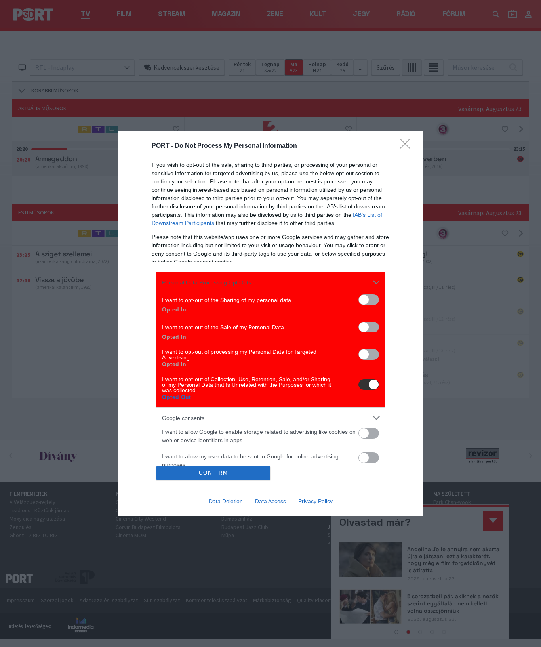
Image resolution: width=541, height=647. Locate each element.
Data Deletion (226, 501)
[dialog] (270, 323)
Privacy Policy (315, 501)
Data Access (270, 501)
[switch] (368, 299)
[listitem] (270, 282)
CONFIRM (213, 473)
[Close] (407, 146)
